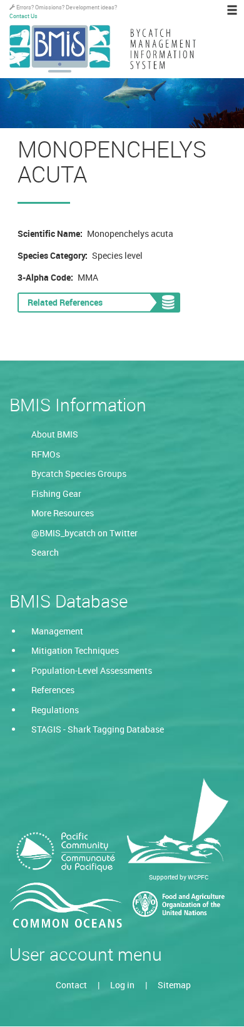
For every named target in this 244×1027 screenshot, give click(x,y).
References (52, 690)
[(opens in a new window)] (65, 852)
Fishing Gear (56, 493)
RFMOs (45, 454)
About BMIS (54, 434)
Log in (122, 985)
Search (45, 552)
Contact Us (23, 16)
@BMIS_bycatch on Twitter (84, 533)
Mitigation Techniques (75, 650)
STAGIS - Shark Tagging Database (97, 729)
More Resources (62, 513)
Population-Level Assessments (91, 670)
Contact (71, 985)
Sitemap (174, 985)
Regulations (55, 710)
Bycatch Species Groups (78, 473)
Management (57, 631)
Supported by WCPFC (178, 877)
